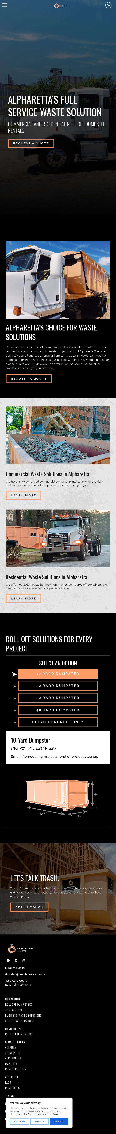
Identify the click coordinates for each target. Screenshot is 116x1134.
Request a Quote (31, 143)
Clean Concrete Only (58, 722)
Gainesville (13, 1053)
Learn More (23, 495)
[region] (39, 1113)
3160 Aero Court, (16, 980)
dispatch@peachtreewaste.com (26, 974)
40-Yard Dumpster (58, 710)
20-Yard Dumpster (58, 686)
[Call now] (108, 5)
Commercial (13, 999)
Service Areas (15, 1042)
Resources (12, 1088)
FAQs (8, 1082)
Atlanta (10, 1047)
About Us (11, 1077)
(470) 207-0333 (15, 968)
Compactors (13, 1010)
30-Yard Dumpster (58, 698)
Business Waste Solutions (23, 1015)
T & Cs (9, 1096)
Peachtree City (15, 1069)
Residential (13, 1029)
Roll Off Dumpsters (19, 1004)
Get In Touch (29, 907)
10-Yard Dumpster (58, 674)
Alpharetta (13, 1058)
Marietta (11, 1064)
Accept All (59, 1121)
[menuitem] (23, 1004)
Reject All (39, 1121)
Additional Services (19, 1021)
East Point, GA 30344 (19, 984)
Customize (19, 1121)
